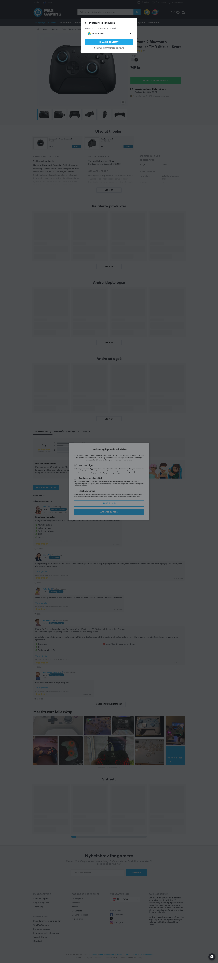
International (98, 34)
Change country (109, 42)
